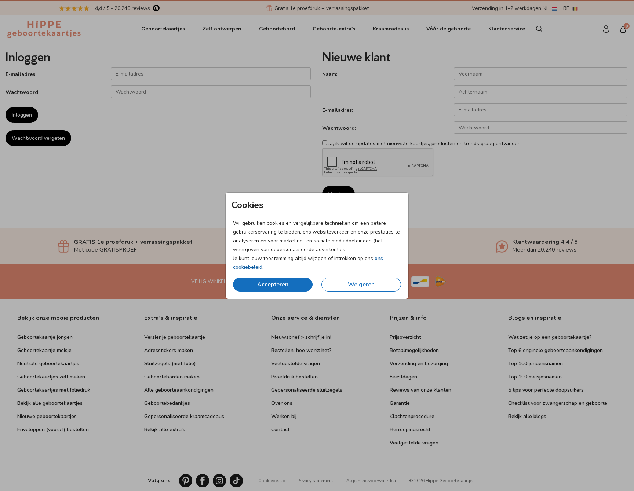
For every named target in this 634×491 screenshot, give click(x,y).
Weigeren (361, 285)
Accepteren (272, 285)
